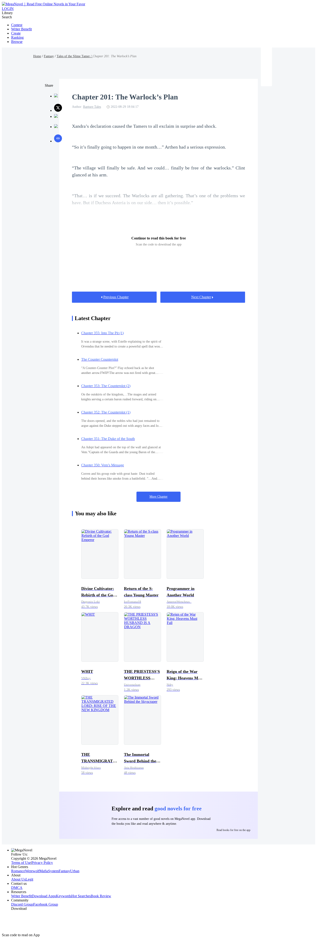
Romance (18, 871)
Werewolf (32, 871)
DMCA (17, 888)
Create (16, 33)
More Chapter (158, 496)
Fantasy (49, 56)
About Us (18, 879)
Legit (29, 879)
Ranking (17, 37)
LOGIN (8, 9)
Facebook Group (45, 904)
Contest (16, 25)
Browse (17, 42)
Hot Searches (81, 896)
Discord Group (22, 904)
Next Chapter (201, 297)
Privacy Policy (42, 863)
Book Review (101, 896)
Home (37, 56)
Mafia (43, 871)
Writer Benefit (21, 29)
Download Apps (44, 896)
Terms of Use (21, 863)
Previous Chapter (116, 297)
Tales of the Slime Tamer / (75, 56)
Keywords (63, 896)
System (53, 871)
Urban (74, 871)
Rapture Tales (92, 106)
